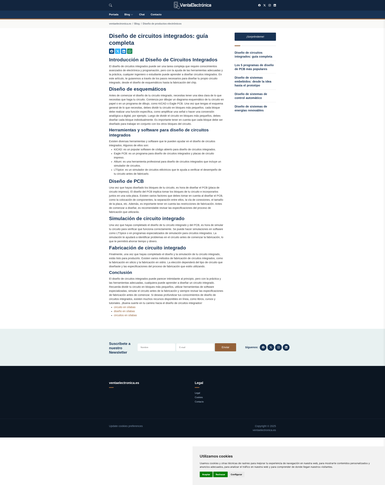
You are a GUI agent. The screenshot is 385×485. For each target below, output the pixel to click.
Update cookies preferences (126, 426)
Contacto (156, 14)
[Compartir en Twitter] (117, 51)
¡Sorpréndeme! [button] (255, 36)
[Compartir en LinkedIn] (123, 51)
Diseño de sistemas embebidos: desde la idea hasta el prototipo (253, 81)
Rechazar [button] (220, 474)
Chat (142, 14)
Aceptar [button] (206, 474)
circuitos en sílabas (125, 315)
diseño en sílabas (124, 311)
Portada (113, 14)
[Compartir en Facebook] (111, 51)
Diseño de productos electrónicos (162, 23)
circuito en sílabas (125, 307)
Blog (127, 14)
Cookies (199, 397)
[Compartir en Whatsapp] (129, 51)
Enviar (225, 347)
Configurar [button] (236, 474)
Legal (197, 393)
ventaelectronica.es (120, 23)
